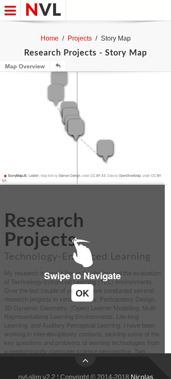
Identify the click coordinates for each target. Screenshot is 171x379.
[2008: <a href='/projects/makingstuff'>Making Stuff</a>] (76, 130)
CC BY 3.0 (97, 175)
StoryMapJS (15, 175)
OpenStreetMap (130, 175)
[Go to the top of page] (85, 362)
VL (43, 10)
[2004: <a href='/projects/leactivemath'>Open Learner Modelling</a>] (56, 95)
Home (50, 38)
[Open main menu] (10, 10)
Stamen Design (69, 175)
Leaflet (33, 175)
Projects (80, 38)
